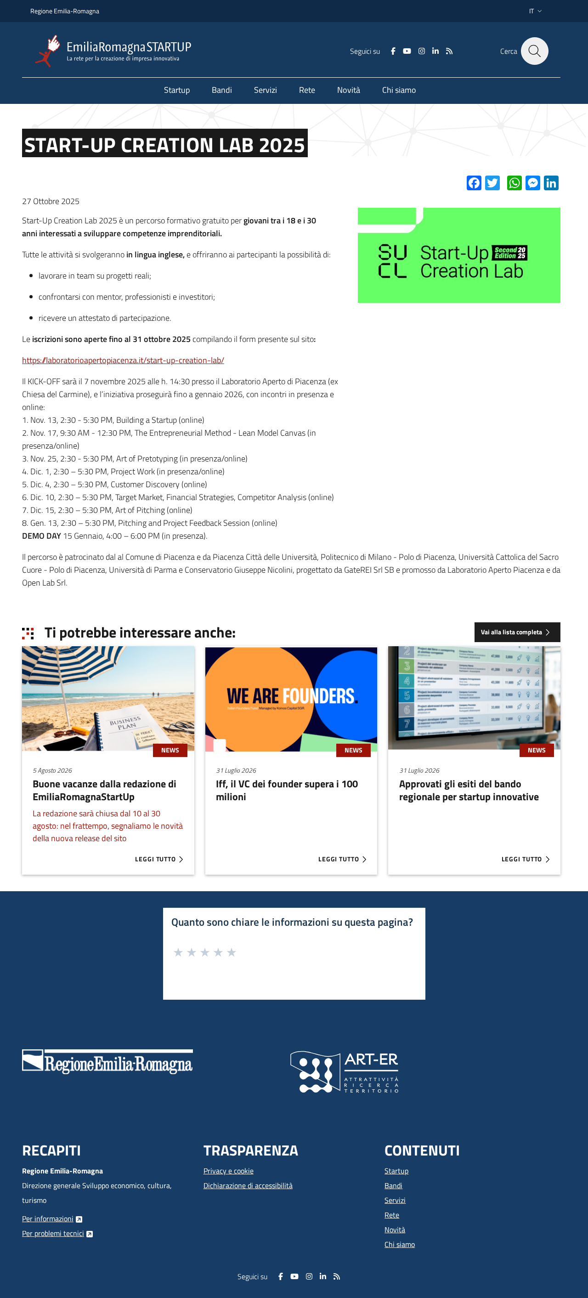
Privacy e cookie (229, 1170)
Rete (391, 1214)
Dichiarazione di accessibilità (248, 1185)
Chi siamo (399, 1244)
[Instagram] (422, 51)
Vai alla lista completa (511, 632)
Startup (396, 1170)
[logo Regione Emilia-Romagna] (107, 1060)
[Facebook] (393, 51)
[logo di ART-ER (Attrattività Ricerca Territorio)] (344, 1070)
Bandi (393, 1185)
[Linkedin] (435, 51)
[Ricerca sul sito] (534, 51)
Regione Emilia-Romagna (64, 11)
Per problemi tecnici (53, 1233)
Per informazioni (48, 1218)
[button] (536, 11)
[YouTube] (407, 51)
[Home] (116, 51)
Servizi (395, 1200)
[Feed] (449, 51)
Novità (394, 1229)
